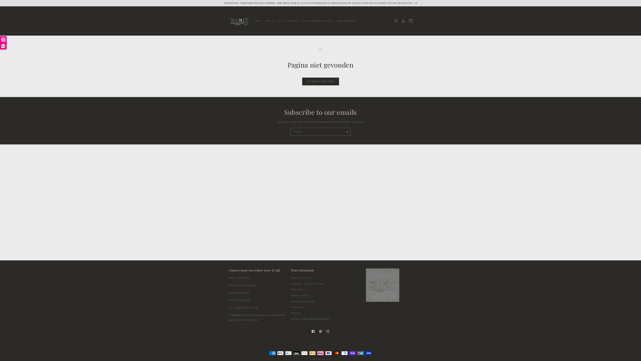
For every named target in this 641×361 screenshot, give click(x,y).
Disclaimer (296, 313)
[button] (269, 20)
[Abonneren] (346, 132)
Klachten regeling (300, 295)
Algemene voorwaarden (303, 301)
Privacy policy (297, 307)
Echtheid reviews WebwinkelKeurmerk (310, 319)
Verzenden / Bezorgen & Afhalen (308, 283)
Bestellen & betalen (301, 277)
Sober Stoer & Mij (324, 359)
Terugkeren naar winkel (320, 81)
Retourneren (297, 289)
